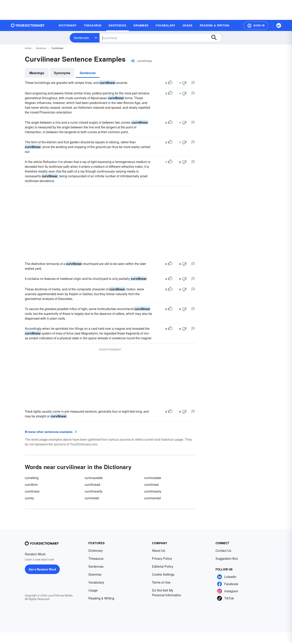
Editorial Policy (162, 566)
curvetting (32, 477)
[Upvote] (170, 82)
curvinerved (152, 498)
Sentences (81, 37)
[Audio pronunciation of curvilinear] (133, 60)
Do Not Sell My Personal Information (166, 592)
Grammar (95, 574)
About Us (158, 550)
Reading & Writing (101, 598)
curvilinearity (93, 491)
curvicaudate (94, 477)
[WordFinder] (278, 25)
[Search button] (216, 37)
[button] (256, 25)
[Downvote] (184, 82)
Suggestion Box (227, 558)
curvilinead (92, 484)
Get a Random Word (42, 569)
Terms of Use (161, 582)
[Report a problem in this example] (193, 82)
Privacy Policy (162, 558)
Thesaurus (95, 558)
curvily (29, 498)
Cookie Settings (163, 574)
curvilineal (151, 484)
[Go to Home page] (28, 25)
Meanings (36, 73)
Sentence (41, 48)
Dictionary (95, 550)
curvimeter (92, 498)
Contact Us (223, 550)
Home (28, 48)
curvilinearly (152, 491)
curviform (31, 484)
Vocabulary (96, 582)
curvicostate (152, 477)
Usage (93, 590)
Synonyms (62, 73)
